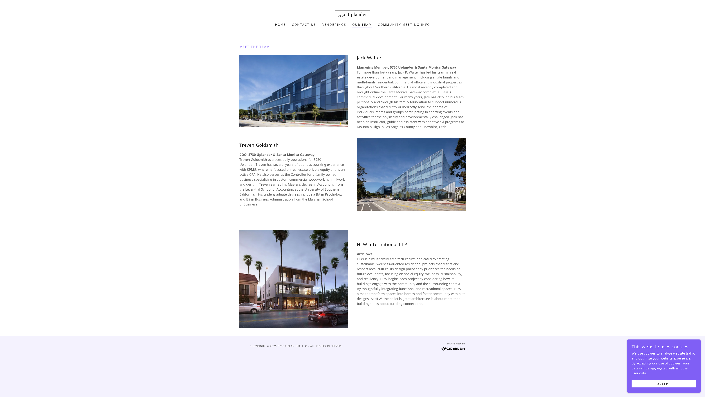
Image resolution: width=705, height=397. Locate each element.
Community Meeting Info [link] (404, 25)
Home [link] (280, 25)
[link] (352, 14)
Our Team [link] (362, 25)
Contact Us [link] (304, 25)
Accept (663, 384)
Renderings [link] (334, 25)
